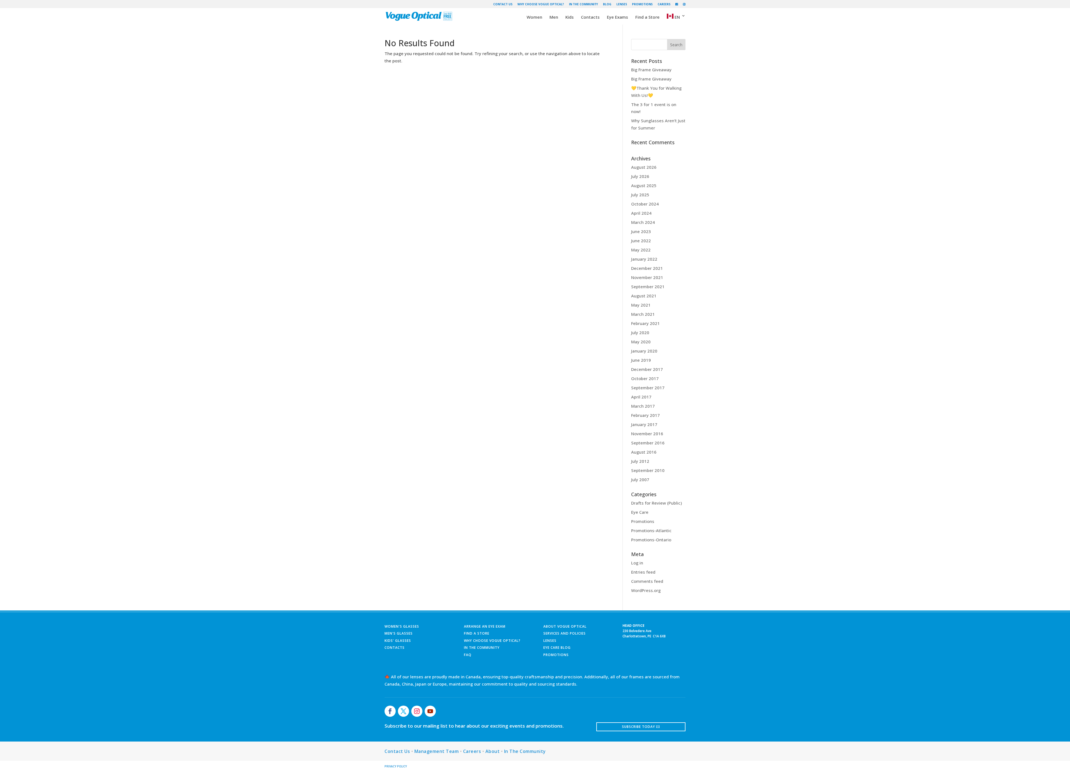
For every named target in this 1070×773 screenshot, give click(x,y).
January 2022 (644, 259)
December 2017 (647, 369)
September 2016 (648, 443)
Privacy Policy (396, 766)
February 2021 (645, 323)
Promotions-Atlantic (651, 530)
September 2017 (648, 387)
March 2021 (643, 314)
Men (553, 17)
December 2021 (647, 268)
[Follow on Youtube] (430, 711)
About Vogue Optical (565, 626)
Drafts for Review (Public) (656, 503)
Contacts (590, 17)
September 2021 (648, 286)
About (492, 751)
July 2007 (640, 479)
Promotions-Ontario (651, 539)
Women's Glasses (402, 626)
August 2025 (643, 185)
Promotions (642, 4)
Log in (637, 563)
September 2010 (648, 470)
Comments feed (647, 581)
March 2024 (643, 222)
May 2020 (641, 341)
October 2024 (645, 204)
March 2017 (643, 406)
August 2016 (643, 452)
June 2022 (641, 240)
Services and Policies (564, 633)
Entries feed (643, 572)
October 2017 (645, 378)
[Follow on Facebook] (390, 711)
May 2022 (641, 250)
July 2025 (640, 194)
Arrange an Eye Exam (484, 626)
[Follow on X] (403, 711)
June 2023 (641, 231)
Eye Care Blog (557, 647)
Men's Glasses (399, 633)
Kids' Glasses (398, 640)
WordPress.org (646, 590)
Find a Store (647, 17)
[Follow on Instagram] (416, 711)
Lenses (621, 4)
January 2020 (644, 351)
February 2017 (645, 415)
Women (534, 17)
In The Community (583, 4)
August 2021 (643, 296)
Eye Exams (617, 17)
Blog (607, 4)
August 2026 (643, 167)
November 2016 (647, 433)
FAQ (467, 654)
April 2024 (641, 213)
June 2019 (641, 360)
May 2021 (641, 305)
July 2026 (640, 176)
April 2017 (641, 397)
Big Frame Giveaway (651, 69)
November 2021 (647, 277)
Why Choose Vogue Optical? (540, 4)
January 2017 (644, 424)
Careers (664, 4)
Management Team (436, 751)
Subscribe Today (638, 726)
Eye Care (639, 512)
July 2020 (640, 332)
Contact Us (502, 4)
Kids (569, 17)
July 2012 (640, 461)
